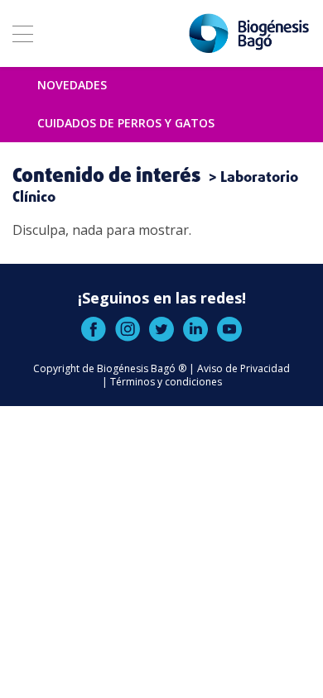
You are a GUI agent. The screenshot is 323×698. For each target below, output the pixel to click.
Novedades (72, 85)
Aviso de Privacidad (243, 368)
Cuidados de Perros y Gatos (126, 123)
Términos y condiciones (166, 382)
